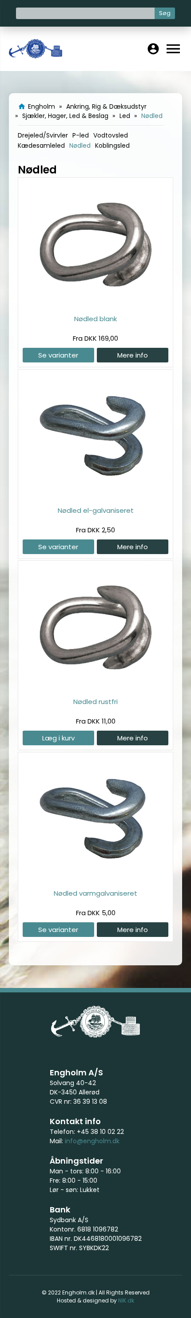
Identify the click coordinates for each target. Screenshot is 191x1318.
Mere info (132, 355)
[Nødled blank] (95, 304)
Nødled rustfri (95, 701)
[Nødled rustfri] (95, 687)
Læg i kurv (58, 738)
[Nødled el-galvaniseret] (95, 495)
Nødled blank (95, 318)
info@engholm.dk (92, 1141)
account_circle (153, 48)
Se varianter (58, 355)
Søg (165, 13)
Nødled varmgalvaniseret (95, 893)
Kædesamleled (41, 145)
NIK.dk (126, 1300)
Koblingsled (112, 145)
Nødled (80, 145)
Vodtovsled (110, 135)
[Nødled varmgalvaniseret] (95, 878)
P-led (80, 135)
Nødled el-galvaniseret (96, 510)
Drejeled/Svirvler (43, 135)
